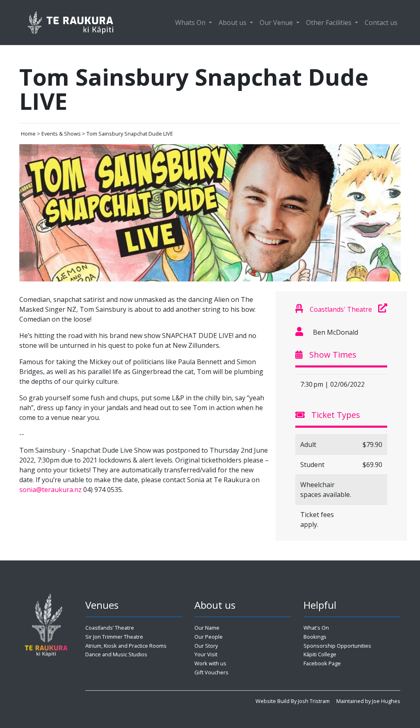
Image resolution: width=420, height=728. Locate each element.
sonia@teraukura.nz (50, 489)
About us (233, 22)
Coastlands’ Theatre (109, 627)
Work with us (210, 663)
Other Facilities (329, 22)
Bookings (315, 636)
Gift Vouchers (211, 672)
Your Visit (205, 654)
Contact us (381, 22)
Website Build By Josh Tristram (293, 701)
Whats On (191, 22)
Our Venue (277, 22)
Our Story (206, 645)
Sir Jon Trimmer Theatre (114, 636)
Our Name (206, 627)
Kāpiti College (320, 654)
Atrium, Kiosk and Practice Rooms (126, 645)
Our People (208, 636)
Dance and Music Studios (116, 654)
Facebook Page (322, 663)
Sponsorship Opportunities (337, 645)
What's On (316, 627)
